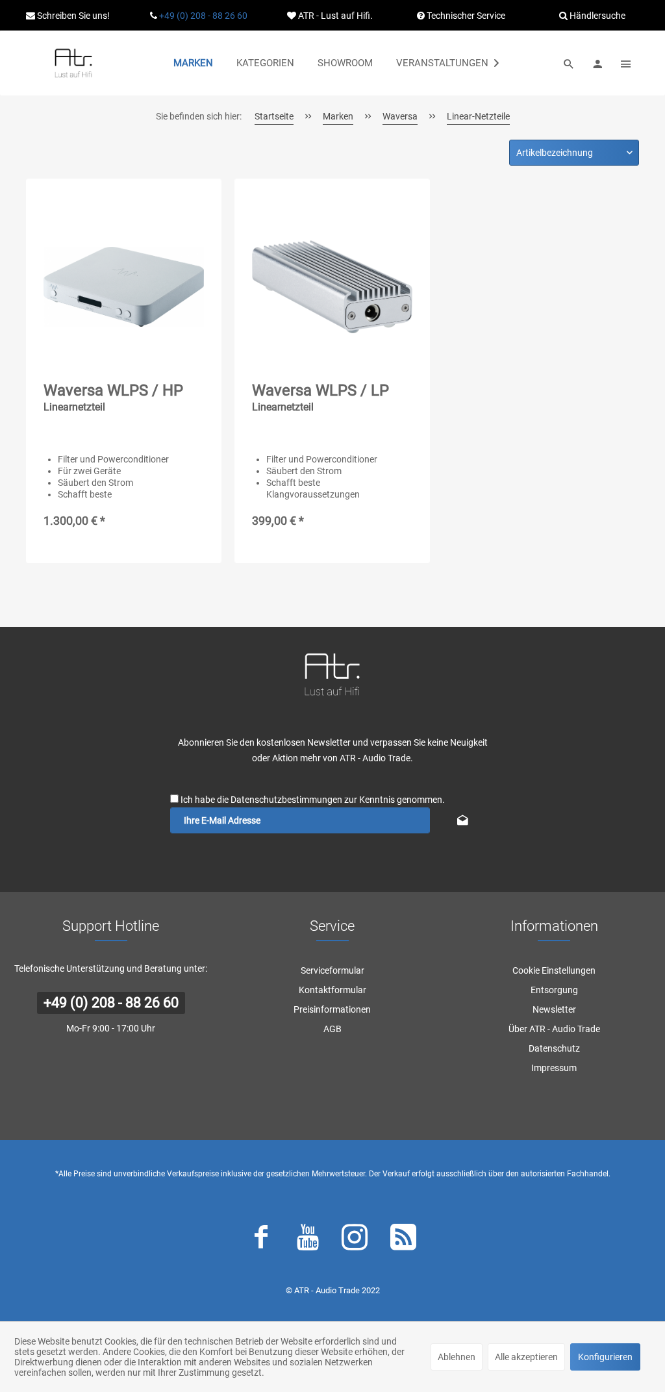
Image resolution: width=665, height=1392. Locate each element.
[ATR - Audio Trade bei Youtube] (308, 1240)
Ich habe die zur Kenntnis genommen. (313, 799)
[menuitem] (193, 63)
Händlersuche (596, 15)
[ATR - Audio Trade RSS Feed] (403, 1240)
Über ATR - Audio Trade (554, 1029)
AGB (332, 1029)
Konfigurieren (605, 1357)
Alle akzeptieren (526, 1357)
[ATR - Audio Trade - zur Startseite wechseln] (73, 63)
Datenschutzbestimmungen (286, 799)
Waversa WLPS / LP (320, 397)
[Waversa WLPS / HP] (124, 287)
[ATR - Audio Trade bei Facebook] (261, 1240)
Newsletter (554, 1009)
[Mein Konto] (597, 63)
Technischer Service (465, 15)
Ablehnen (456, 1357)
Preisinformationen (332, 1009)
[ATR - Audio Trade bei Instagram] (355, 1240)
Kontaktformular (332, 990)
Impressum (554, 1068)
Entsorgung (554, 990)
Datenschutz (554, 1048)
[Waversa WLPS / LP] (332, 287)
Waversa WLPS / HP (113, 397)
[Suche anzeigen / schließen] (569, 63)
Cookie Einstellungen (554, 970)
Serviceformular (332, 970)
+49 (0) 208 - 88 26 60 (203, 15)
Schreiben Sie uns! (72, 15)
